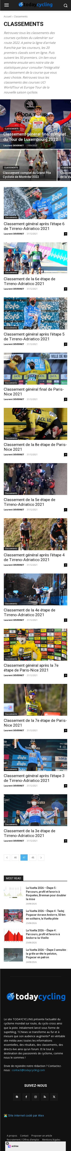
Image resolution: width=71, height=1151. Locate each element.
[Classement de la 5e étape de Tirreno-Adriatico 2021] (35, 479)
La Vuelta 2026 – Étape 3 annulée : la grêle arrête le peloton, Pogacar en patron (46, 953)
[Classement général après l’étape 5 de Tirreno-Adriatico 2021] (35, 313)
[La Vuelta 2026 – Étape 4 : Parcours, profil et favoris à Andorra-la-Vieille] (13, 935)
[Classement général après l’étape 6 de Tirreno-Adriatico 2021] (35, 203)
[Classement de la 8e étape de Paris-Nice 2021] (35, 424)
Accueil (7, 16)
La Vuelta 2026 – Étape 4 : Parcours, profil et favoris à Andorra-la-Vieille (43, 934)
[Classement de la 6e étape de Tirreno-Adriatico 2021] (35, 258)
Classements (12, 129)
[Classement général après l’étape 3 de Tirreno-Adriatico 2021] (35, 755)
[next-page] (41, 857)
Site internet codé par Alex (26, 1115)
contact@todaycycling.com (28, 1070)
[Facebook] (26, 1097)
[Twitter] (54, 1097)
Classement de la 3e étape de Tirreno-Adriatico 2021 (29, 833)
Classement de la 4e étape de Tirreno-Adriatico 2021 (29, 612)
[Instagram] (35, 1097)
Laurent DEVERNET (14, 233)
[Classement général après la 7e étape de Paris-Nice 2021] (35, 645)
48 (32, 857)
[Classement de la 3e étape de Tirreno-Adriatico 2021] (35, 810)
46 (15, 857)
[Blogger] (17, 1097)
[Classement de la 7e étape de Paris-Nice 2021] (35, 700)
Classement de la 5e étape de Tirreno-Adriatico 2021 (29, 502)
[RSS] (44, 1097)
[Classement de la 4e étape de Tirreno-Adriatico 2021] (35, 589)
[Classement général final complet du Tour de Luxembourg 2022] (35, 124)
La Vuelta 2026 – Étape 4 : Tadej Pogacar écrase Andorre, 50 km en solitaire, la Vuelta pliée (46, 914)
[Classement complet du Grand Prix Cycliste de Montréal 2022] (28, 165)
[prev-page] (7, 857)
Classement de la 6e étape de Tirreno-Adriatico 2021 (29, 281)
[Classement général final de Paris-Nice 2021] (35, 369)
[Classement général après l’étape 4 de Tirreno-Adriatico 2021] (35, 534)
